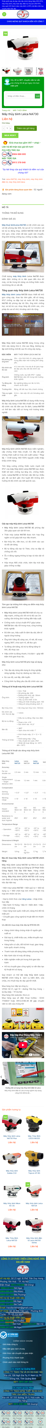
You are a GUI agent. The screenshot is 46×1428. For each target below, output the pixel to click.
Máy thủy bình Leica (11, 294)
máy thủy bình (24, 179)
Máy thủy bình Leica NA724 (34, 1204)
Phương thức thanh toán (13, 1358)
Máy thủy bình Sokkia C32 (12, 1172)
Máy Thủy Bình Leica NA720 (12, 1239)
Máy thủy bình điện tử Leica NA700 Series (34, 1240)
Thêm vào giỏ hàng (25, 128)
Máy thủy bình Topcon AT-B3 (34, 1172)
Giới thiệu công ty (10, 1344)
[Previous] (6, 47)
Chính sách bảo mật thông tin (15, 1362)
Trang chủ (6, 110)
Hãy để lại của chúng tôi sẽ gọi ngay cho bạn (25, 83)
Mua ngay (10, 135)
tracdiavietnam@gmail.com (19, 1307)
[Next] (40, 47)
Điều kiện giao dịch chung (14, 1349)
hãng (26, 899)
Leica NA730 (11, 179)
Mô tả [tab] (5, 207)
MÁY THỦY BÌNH (20, 110)
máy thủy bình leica (17, 182)
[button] (4, 14)
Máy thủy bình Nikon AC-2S (11, 1204)
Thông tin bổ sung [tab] (13, 213)
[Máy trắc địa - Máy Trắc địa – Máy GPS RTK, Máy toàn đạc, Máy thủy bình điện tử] (23, 14)
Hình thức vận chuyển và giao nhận (18, 1353)
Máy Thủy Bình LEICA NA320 (34, 1137)
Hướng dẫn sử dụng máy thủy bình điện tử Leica (23, 1088)
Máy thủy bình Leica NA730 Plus (11, 1137)
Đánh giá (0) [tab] (9, 219)
